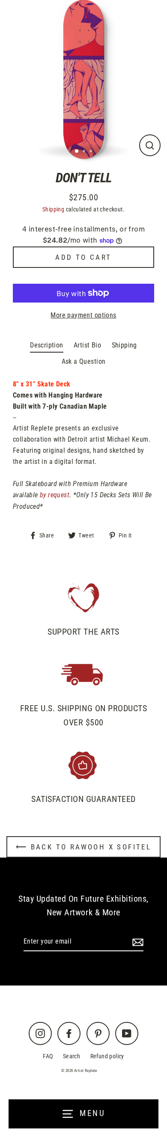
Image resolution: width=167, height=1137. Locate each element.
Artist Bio (87, 345)
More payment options (83, 315)
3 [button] (91, 152)
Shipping (53, 209)
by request (54, 495)
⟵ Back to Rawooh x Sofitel (83, 847)
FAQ (48, 1056)
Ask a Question (84, 361)
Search (71, 1056)
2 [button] (85, 152)
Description (46, 345)
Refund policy (107, 1056)
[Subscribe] (136, 941)
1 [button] (77, 151)
